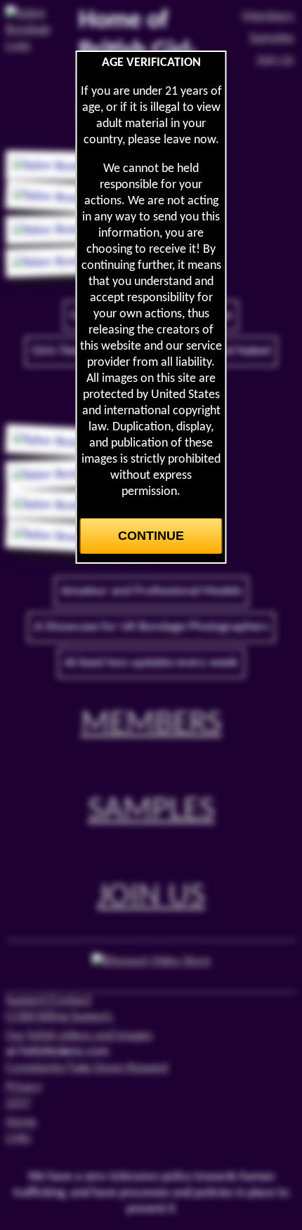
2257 (18, 1103)
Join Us (151, 896)
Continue (151, 536)
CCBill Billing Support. (60, 1017)
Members (151, 724)
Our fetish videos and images (79, 1036)
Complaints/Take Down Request (87, 1068)
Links (18, 1138)
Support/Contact (48, 1000)
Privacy (24, 1087)
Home (21, 1122)
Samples (151, 810)
